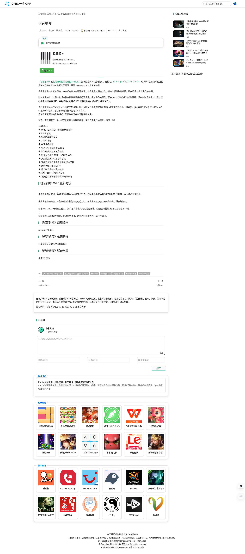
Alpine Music (44, 285)
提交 (159, 368)
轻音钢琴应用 (131, 274)
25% (241, 496)
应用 (54, 14)
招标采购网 (176, 74)
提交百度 (81, 307)
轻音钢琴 (44, 81)
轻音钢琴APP (106, 274)
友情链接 (134, 534)
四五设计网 (198, 74)
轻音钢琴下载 (118, 274)
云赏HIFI (159, 285)
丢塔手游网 (116, 534)
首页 (49, 14)
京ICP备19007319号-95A (69, 14)
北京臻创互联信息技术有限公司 (67, 81)
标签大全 (125, 534)
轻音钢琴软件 (144, 274)
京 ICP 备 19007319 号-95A (126, 81)
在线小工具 (187, 74)
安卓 (50, 71)
